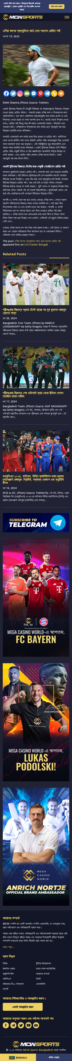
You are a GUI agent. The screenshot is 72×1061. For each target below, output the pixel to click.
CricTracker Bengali (36, 244)
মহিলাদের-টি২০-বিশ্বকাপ (13, 984)
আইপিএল (7, 978)
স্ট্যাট (38, 978)
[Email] (26, 93)
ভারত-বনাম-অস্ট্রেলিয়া (45, 968)
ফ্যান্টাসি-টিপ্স (8, 973)
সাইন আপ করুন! (57, 6)
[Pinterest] (39, 93)
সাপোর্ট (5, 988)
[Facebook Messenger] (32, 93)
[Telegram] (46, 93)
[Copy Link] (53, 93)
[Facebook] (5, 93)
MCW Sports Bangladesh (38, 1050)
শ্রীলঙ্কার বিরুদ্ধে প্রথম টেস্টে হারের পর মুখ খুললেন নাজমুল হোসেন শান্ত (34, 311)
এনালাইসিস (40, 984)
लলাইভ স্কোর (9, 968)
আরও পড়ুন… (8, 947)
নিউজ (5, 963)
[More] (60, 93)
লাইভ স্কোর (54, 1057)
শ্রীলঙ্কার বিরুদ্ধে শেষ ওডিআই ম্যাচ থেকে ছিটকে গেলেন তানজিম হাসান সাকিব (33, 394)
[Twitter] (12, 93)
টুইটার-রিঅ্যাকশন (43, 963)
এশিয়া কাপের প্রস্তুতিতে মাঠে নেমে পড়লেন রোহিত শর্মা (37, 241)
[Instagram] (19, 93)
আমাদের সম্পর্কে (42, 973)
